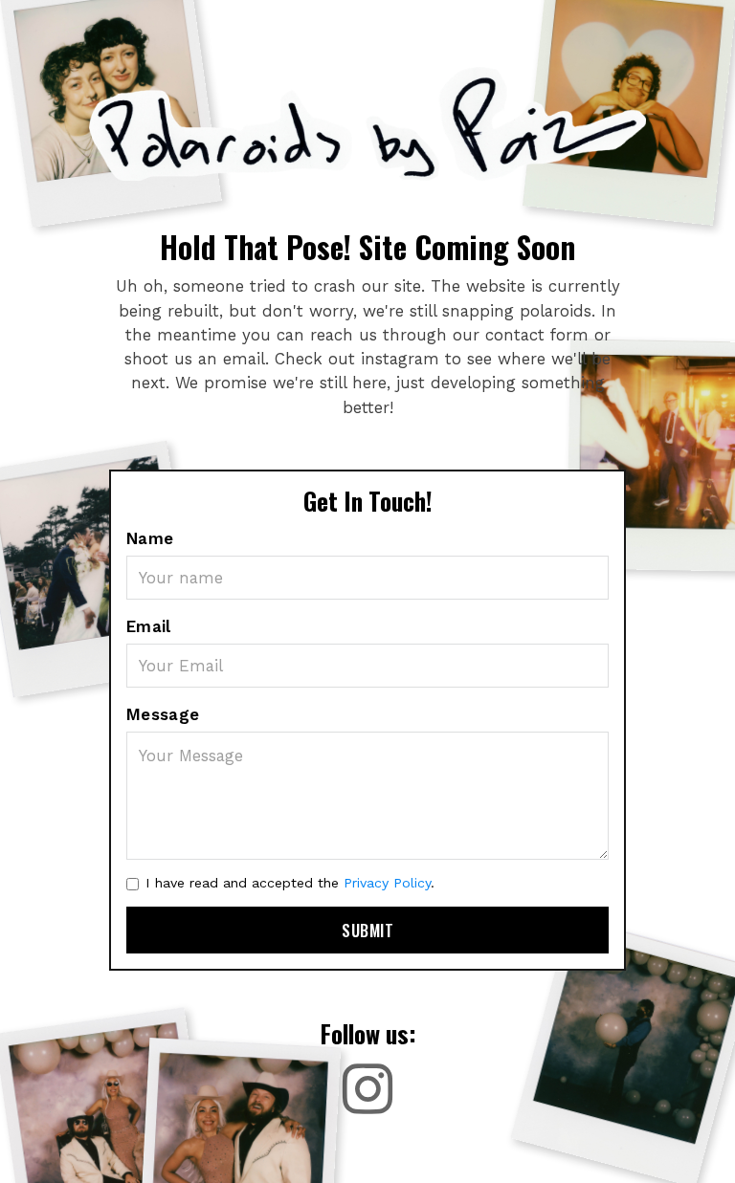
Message (163, 714)
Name (150, 538)
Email (148, 626)
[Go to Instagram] (368, 1089)
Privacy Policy (387, 882)
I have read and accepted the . (289, 882)
